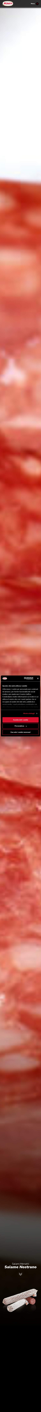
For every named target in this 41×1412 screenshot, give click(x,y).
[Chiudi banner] (38, 678)
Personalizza (19, 726)
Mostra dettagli (29, 713)
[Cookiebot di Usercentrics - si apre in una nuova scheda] (25, 678)
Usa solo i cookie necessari (20, 732)
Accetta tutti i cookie (20, 720)
